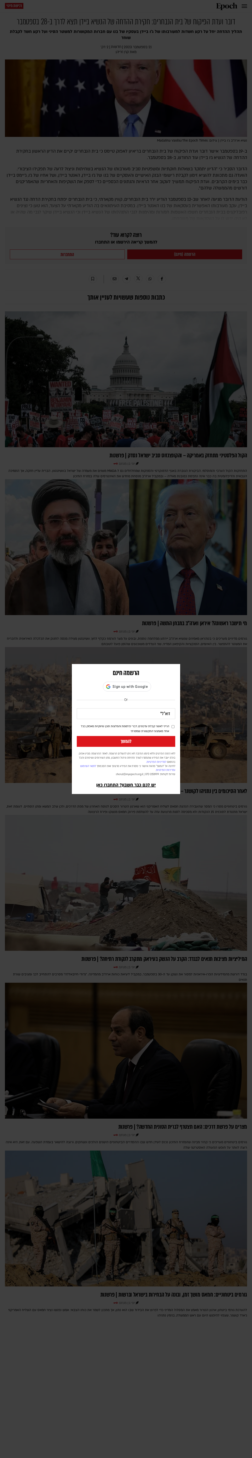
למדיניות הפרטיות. (156, 762)
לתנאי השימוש (88, 766)
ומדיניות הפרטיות (165, 770)
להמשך (126, 741)
